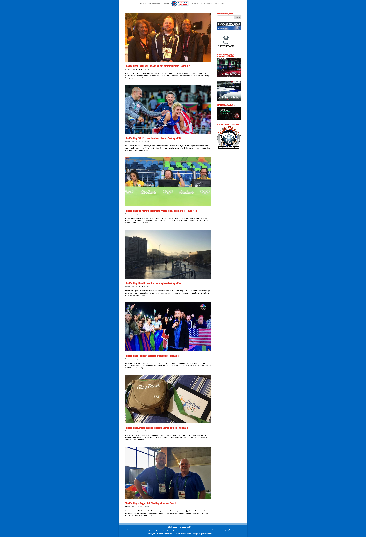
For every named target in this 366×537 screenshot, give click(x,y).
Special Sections (205, 3)
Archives (193, 3)
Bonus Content (219, 3)
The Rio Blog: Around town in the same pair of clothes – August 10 (156, 427)
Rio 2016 (146, 69)
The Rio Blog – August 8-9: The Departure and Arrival (150, 503)
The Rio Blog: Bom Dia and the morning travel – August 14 (153, 283)
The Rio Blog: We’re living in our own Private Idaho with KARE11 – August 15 (161, 210)
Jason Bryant (131, 69)
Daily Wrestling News (154, 3)
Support (166, 3)
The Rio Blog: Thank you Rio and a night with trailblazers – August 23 (158, 66)
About (142, 3)
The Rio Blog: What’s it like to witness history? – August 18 (153, 138)
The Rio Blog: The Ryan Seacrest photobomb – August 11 (152, 355)
